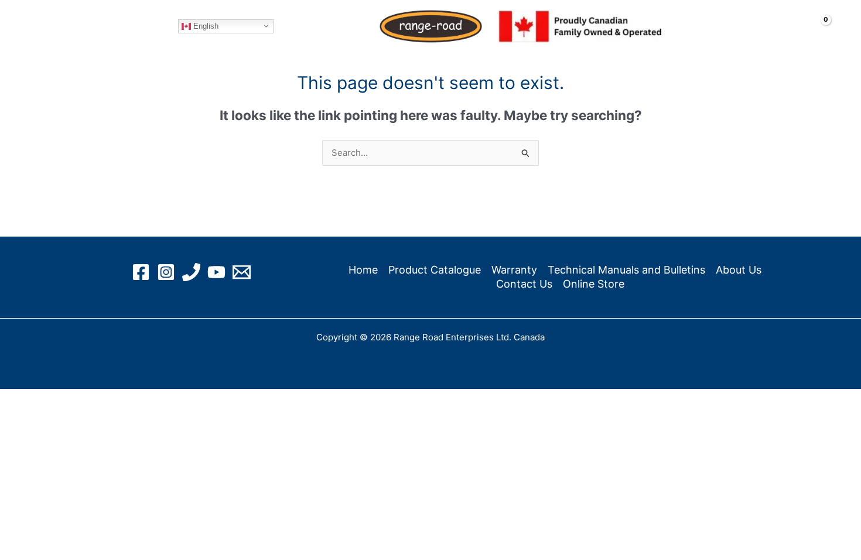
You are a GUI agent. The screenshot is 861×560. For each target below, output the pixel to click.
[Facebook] (141, 272)
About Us (738, 270)
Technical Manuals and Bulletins (626, 270)
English (204, 25)
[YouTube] (216, 272)
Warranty (514, 270)
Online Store (136, 26)
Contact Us (524, 284)
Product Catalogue (434, 270)
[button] (78, 26)
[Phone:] (191, 272)
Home (57, 26)
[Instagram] (166, 272)
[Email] (242, 272)
